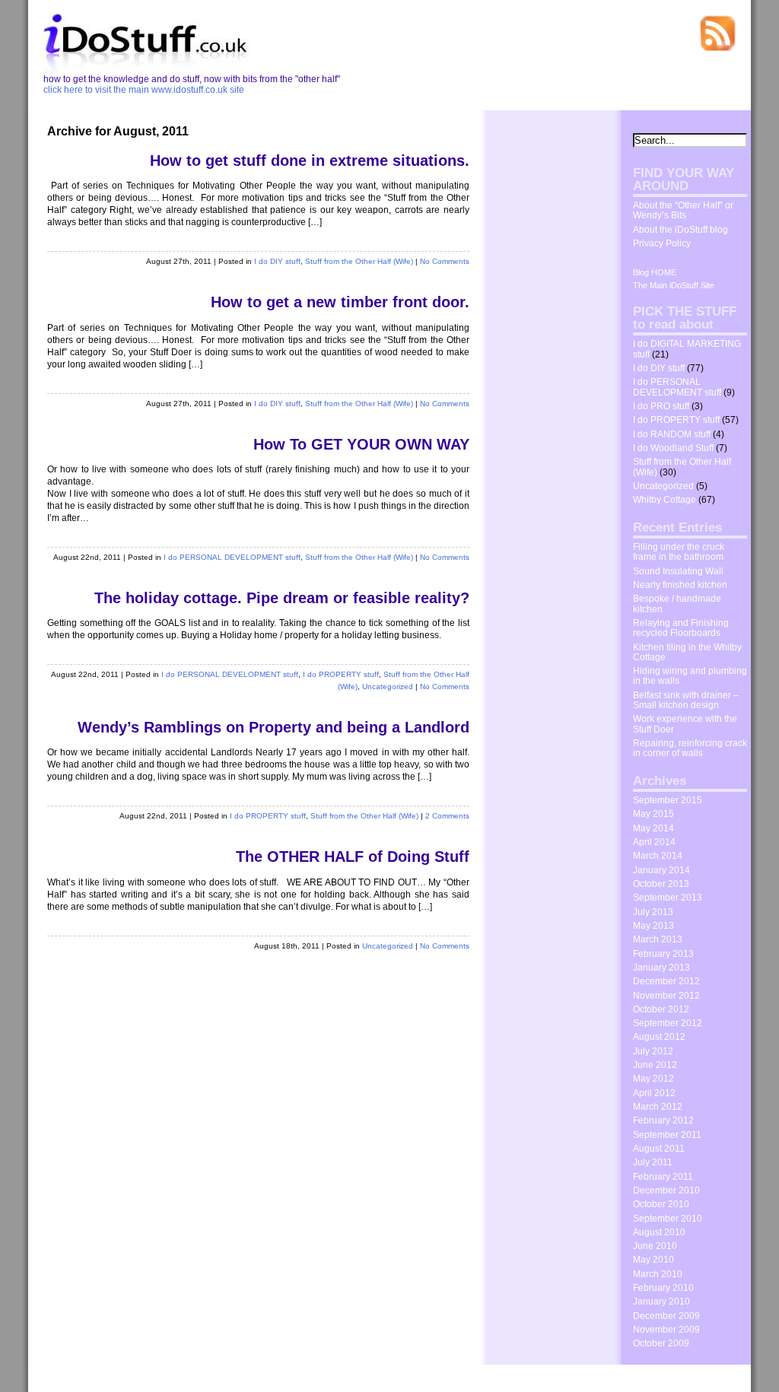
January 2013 (661, 967)
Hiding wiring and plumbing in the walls (690, 676)
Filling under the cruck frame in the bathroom (678, 552)
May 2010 (653, 1259)
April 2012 (654, 1093)
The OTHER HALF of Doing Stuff (352, 856)
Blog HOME (654, 272)
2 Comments (447, 816)
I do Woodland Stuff (673, 448)
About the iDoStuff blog (680, 229)
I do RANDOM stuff (672, 434)
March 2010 (657, 1274)
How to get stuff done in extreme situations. (309, 160)
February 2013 (663, 954)
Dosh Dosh (628, 1376)
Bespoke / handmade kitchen (677, 603)
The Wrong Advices (699, 1376)
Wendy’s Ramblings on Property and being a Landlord (273, 727)
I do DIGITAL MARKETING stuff (687, 348)
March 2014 (657, 855)
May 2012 (653, 1078)
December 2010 (666, 1190)
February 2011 (663, 1176)
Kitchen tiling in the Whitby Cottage (687, 652)
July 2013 (653, 912)
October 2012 (661, 1009)
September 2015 (667, 800)
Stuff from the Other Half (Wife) (359, 261)
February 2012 (663, 1120)
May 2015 (653, 814)
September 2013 (667, 897)
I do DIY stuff (277, 261)
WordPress (183, 1378)
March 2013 (657, 939)
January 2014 (661, 870)
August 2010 (659, 1232)
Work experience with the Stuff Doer (685, 723)
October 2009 (661, 1343)
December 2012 (666, 981)
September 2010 (667, 1218)
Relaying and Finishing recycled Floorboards (681, 628)
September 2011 (667, 1135)
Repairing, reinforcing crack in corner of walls (690, 748)
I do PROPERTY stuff (341, 674)
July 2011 (652, 1162)
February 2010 (663, 1287)
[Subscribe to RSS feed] (717, 48)
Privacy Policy (662, 243)
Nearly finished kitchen (680, 585)
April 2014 (654, 842)
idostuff (100, 1378)
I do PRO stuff (661, 406)
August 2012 (659, 1036)
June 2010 (655, 1246)
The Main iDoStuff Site (673, 285)
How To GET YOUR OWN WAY (361, 444)
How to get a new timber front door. (340, 302)
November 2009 (666, 1329)
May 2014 (653, 828)
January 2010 (661, 1301)
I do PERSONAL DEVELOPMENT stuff (232, 557)
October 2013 (661, 884)
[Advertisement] (553, 354)
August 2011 (659, 1148)
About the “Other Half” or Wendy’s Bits (683, 210)
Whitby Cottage (664, 499)
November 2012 (666, 995)
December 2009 (666, 1316)
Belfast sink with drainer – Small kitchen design (686, 700)
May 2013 (653, 925)
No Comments (444, 261)
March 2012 (657, 1106)
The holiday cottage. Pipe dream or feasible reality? (281, 598)
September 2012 (667, 1023)
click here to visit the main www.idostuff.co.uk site (143, 89)
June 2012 (655, 1065)
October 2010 (661, 1204)
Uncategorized (387, 686)
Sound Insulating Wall (678, 571)
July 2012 (653, 1051)
